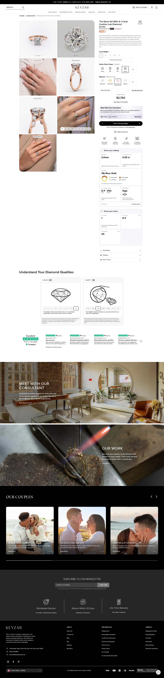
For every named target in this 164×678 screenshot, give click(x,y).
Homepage (21, 15)
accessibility (105, 652)
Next (54, 77)
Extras (102, 31)
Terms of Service (99, 588)
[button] (52, 12)
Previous (21, 77)
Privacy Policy (88, 588)
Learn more (132, 127)
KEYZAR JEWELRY (77, 6)
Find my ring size (137, 90)
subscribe (103, 585)
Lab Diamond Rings (30, 15)
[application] (158, 672)
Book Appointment (25, 402)
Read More (105, 463)
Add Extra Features (136, 204)
